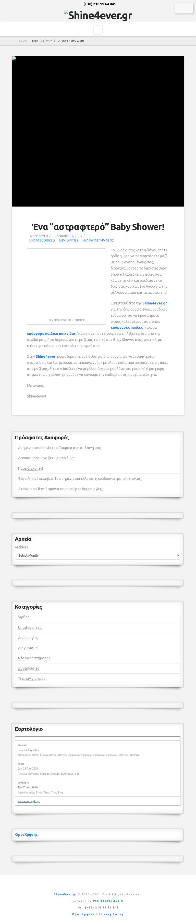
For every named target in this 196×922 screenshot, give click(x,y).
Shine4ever (46, 356)
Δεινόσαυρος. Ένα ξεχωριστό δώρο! (47, 458)
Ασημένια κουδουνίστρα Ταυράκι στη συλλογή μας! (60, 448)
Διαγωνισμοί (28, 648)
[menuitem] (180, 8)
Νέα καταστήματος (98, 240)
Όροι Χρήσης (26, 835)
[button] (98, 30)
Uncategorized (42, 240)
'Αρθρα (24, 617)
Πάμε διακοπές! (30, 468)
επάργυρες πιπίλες (127, 327)
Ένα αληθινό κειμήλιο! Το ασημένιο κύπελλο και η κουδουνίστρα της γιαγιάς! (80, 479)
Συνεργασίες (28, 668)
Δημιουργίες (69, 240)
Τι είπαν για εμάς (31, 678)
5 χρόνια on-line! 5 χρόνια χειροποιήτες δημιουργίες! (60, 489)
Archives (22, 547)
